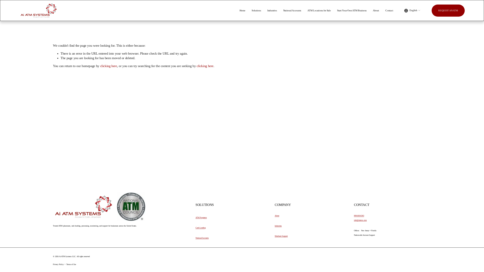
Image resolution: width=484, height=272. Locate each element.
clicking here (108, 66)
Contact (389, 10)
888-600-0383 (359, 216)
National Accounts (292, 10)
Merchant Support (281, 236)
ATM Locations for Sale (319, 10)
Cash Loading (200, 228)
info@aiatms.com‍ (360, 220)
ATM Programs (201, 218)
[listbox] (412, 10)
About (376, 10)
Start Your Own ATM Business (352, 10)
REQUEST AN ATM (448, 10)
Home (242, 10)
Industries (272, 10)
